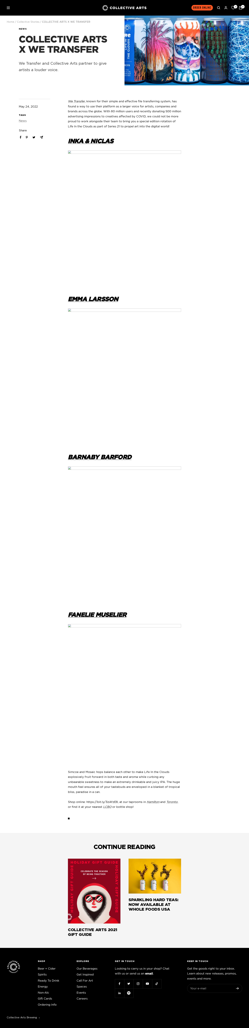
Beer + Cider (47, 968)
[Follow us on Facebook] (119, 983)
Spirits (42, 974)
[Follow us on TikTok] (156, 983)
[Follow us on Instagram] (138, 983)
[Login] (225, 7)
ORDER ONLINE (202, 7)
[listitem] (20, 137)
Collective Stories (28, 22)
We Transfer (76, 101)
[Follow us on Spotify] (128, 993)
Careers (82, 998)
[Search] (218, 7)
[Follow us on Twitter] (128, 983)
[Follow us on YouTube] (147, 983)
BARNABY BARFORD (99, 457)
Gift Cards (45, 998)
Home (10, 22)
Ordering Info (47, 1004)
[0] (233, 7)
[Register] (237, 988)
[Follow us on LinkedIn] (119, 993)
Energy (43, 986)
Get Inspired (85, 974)
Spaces (82, 986)
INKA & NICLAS (90, 141)
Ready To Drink (48, 980)
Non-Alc (43, 992)
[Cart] (240, 7)
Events (81, 992)
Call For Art (85, 980)
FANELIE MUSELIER (97, 615)
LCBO (107, 806)
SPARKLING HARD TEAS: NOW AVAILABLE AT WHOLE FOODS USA (154, 904)
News (23, 29)
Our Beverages (87, 968)
